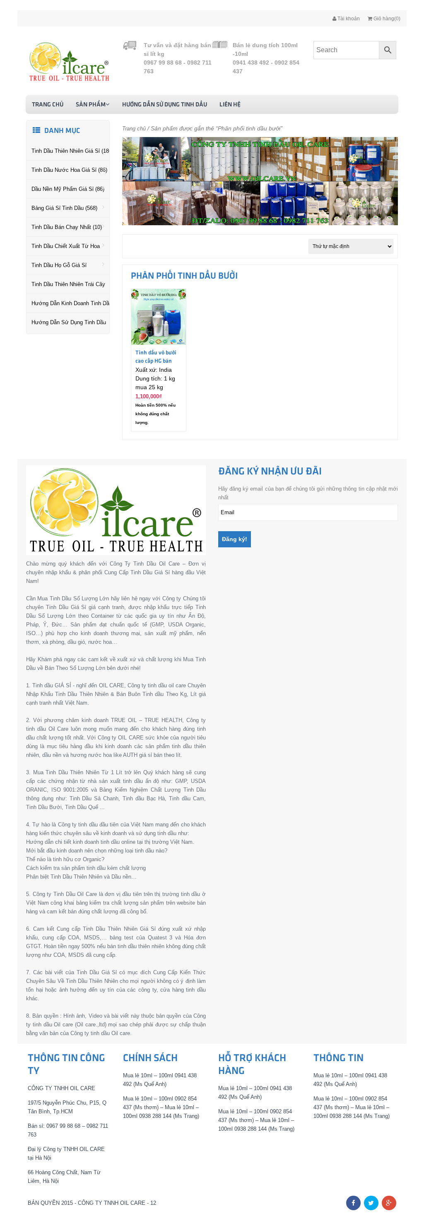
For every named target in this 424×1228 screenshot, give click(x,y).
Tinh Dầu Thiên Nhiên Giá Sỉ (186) (70, 151)
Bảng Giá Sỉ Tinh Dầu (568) (64, 208)
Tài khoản (348, 19)
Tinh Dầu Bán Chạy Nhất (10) (66, 227)
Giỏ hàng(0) (386, 19)
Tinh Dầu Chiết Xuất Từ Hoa (65, 246)
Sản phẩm (91, 105)
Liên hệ (230, 105)
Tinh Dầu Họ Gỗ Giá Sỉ (59, 265)
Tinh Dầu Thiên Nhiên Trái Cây (68, 284)
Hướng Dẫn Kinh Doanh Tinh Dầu (70, 303)
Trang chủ (47, 105)
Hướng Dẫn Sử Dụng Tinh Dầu (164, 105)
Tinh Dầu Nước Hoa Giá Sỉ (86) (69, 170)
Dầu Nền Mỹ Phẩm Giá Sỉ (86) (67, 189)
